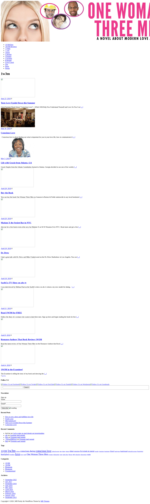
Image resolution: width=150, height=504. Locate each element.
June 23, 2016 (6, 99)
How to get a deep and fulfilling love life (19, 417)
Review (70, 454)
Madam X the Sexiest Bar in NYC (16, 223)
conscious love (43, 450)
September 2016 (11, 484)
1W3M (7, 465)
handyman (117, 451)
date (61, 451)
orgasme (51, 454)
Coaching (8, 58)
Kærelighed (140, 451)
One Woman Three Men (37, 454)
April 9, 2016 (5, 335)
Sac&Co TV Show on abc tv (13, 283)
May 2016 (8, 488)
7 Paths (7, 49)
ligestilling (12, 454)
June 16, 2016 (6, 128)
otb (6, 435)
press (61, 454)
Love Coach (9, 62)
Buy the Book (7, 193)
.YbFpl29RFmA (11, 439)
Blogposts (8, 467)
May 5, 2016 (5, 159)
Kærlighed (5, 454)
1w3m (11, 450)
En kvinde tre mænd (87, 451)
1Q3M (4, 451)
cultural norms (55, 451)
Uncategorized (10, 471)
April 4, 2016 (5, 365)
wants (89, 454)
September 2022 (11, 480)
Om (6, 64)
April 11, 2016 (6, 308)
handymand (123, 451)
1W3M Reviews (11, 47)
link (6, 437)
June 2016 (8, 486)
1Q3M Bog (9, 45)
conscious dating (27, 451)
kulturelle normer (132, 451)
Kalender (8, 60)
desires (67, 451)
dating (63, 451)
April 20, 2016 (6, 218)
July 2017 (8, 482)
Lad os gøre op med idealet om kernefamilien (28, 433)
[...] (82, 107)
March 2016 (9, 491)
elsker (72, 451)
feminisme (107, 451)
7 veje (7, 51)
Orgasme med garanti (17, 435)
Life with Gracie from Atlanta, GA (16, 163)
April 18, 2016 (6, 248)
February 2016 (10, 493)
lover (21, 454)
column (18, 451)
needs (24, 454)
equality (97, 451)
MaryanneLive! (10, 421)
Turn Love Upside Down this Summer (18, 103)
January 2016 (10, 495)
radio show (65, 454)
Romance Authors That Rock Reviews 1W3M (21, 339)
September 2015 (11, 497)
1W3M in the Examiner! (12, 369)
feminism (101, 451)
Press (7, 66)
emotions (77, 451)
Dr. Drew (5, 253)
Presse (7, 68)
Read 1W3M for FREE (11, 313)
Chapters (8, 56)
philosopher (56, 454)
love (17, 454)
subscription (83, 454)
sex (74, 454)
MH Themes (45, 501)
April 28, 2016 (6, 188)
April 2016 (9, 490)
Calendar (8, 54)
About (7, 53)
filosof (112, 451)
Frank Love (9, 419)
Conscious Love (8, 133)
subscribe (77, 454)
